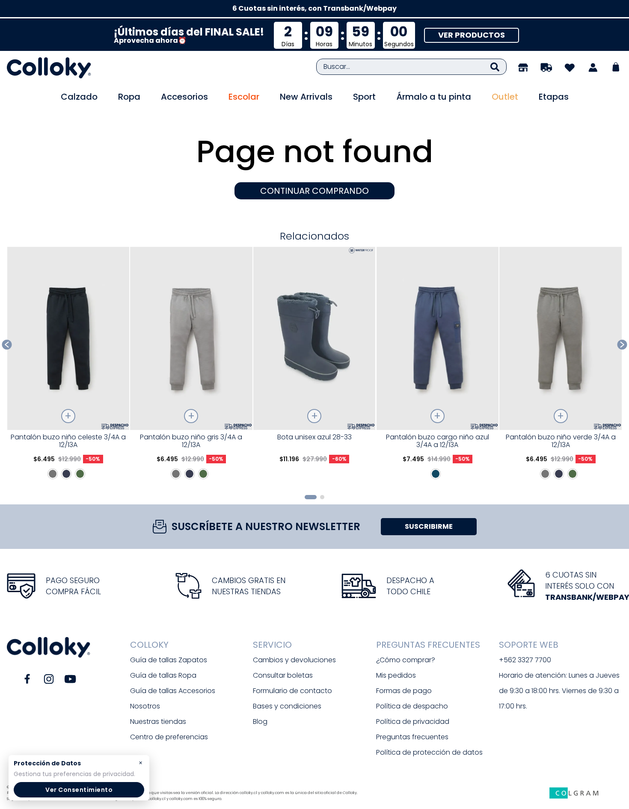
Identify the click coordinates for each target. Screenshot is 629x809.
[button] (311, 497)
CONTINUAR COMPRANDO (314, 191)
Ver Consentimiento (79, 789)
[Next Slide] (622, 345)
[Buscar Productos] (494, 66)
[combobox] (411, 67)
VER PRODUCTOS (471, 35)
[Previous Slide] (7, 345)
